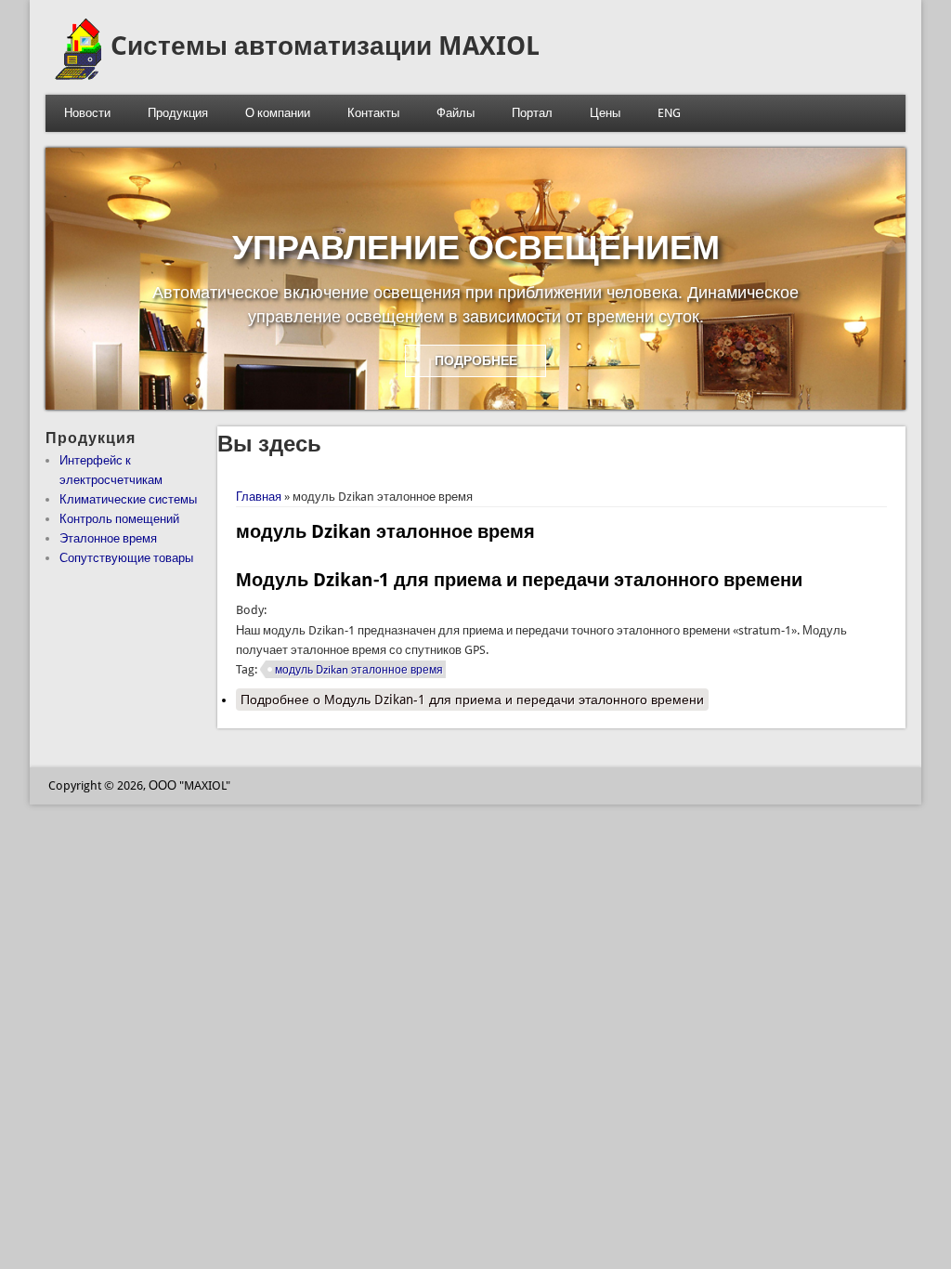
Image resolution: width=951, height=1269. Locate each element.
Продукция (178, 113)
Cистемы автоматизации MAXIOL (325, 46)
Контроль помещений (119, 519)
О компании (277, 113)
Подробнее (472, 699)
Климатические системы (128, 499)
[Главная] (78, 76)
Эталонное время (108, 538)
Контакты (373, 113)
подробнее (476, 360)
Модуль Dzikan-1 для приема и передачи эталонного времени (519, 580)
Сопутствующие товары (126, 558)
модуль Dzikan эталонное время (359, 669)
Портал (532, 113)
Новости (87, 113)
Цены (605, 113)
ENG (669, 113)
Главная (258, 497)
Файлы (455, 113)
